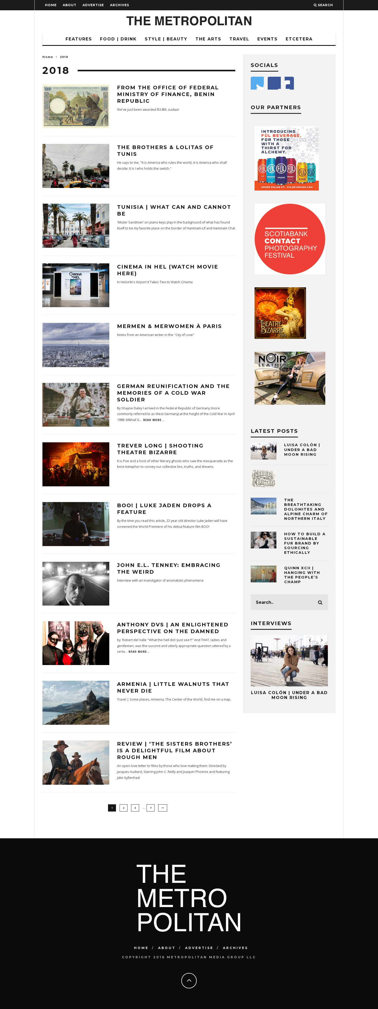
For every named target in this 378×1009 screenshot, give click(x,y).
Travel (239, 39)
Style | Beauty (166, 39)
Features (79, 39)
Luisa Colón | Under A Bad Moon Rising (302, 449)
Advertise (93, 5)
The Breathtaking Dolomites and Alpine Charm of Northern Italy (306, 509)
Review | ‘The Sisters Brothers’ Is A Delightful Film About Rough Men (174, 750)
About (69, 5)
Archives (119, 5)
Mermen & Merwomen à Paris (169, 326)
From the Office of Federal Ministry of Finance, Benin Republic (168, 94)
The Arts (208, 39)
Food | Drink (118, 39)
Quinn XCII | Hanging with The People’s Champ (302, 575)
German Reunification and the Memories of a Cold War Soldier (173, 393)
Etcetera (299, 39)
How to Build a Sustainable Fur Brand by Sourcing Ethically (305, 543)
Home (51, 5)
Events (267, 39)
